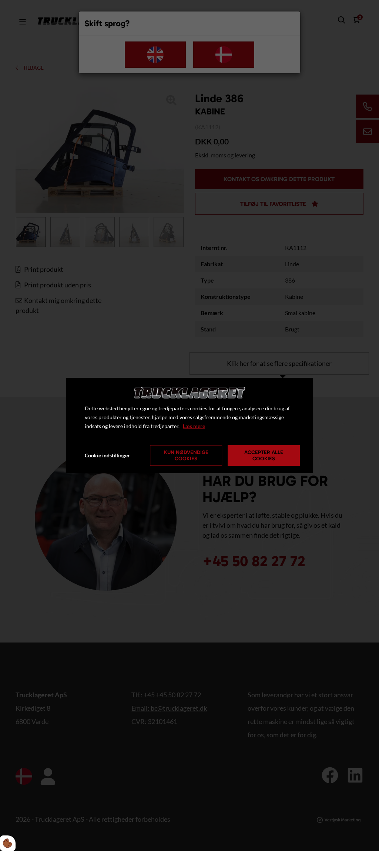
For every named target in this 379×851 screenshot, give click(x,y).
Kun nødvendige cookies (186, 455)
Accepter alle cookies (263, 455)
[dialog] (189, 425)
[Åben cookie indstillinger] (8, 843)
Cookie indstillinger (107, 455)
